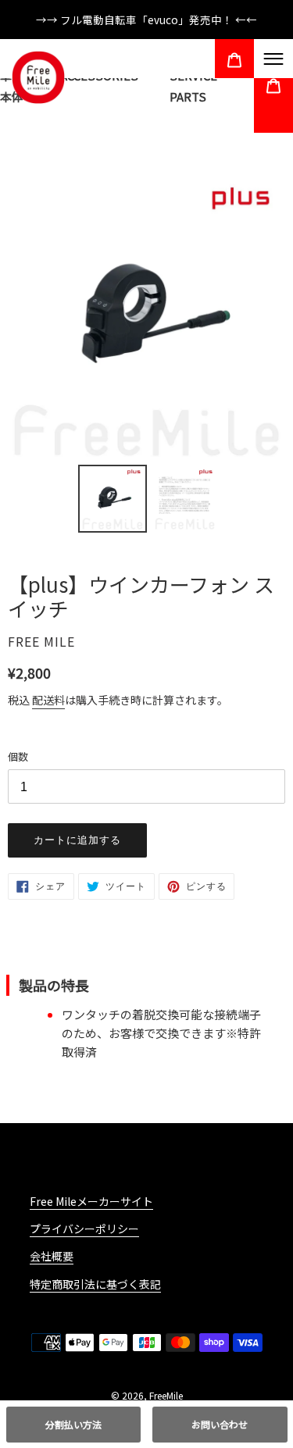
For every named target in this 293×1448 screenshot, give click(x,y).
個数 (18, 756)
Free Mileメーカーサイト (91, 1201)
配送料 (48, 700)
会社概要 (51, 1256)
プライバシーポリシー (84, 1228)
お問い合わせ (219, 1424)
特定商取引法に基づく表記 (95, 1284)
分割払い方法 (73, 1424)
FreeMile (166, 1395)
